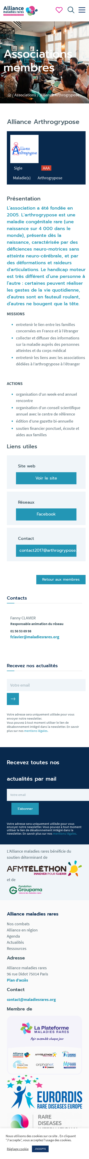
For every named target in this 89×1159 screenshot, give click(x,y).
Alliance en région (22, 930)
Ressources (16, 948)
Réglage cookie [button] (18, 1149)
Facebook (46, 514)
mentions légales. (36, 731)
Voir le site (46, 478)
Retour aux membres (61, 579)
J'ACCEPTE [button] (40, 1148)
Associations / (26, 94)
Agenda (13, 936)
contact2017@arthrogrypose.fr (47, 550)
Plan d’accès (17, 980)
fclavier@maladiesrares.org (34, 636)
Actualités (15, 942)
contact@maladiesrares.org (31, 999)
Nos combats (18, 923)
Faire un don (59, 10)
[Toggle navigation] (80, 10)
